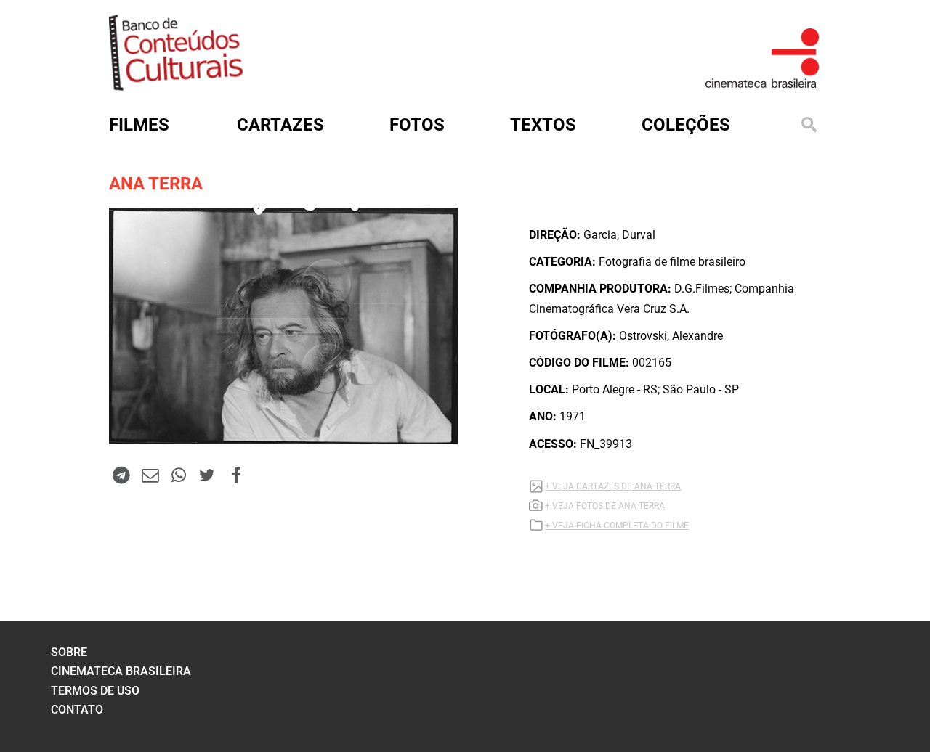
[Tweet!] (207, 474)
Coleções (686, 125)
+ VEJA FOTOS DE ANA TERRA (605, 506)
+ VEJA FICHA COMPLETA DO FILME (617, 525)
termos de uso (95, 691)
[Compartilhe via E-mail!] (149, 474)
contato (77, 709)
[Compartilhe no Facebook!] (236, 474)
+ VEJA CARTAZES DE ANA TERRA (613, 486)
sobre (69, 652)
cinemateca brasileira (121, 671)
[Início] (176, 86)
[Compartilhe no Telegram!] (121, 474)
